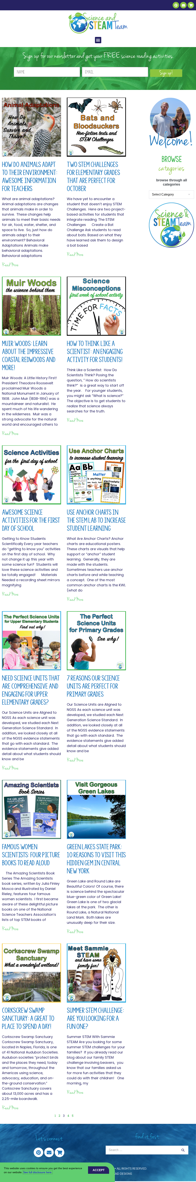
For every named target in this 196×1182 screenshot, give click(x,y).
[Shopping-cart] (191, 5)
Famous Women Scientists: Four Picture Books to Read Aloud (31, 855)
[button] (98, 40)
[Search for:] (147, 1150)
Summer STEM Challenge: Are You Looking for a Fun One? (95, 1018)
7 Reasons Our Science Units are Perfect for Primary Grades (93, 686)
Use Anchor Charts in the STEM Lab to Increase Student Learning (96, 520)
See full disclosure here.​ (37, 1172)
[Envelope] (183, 5)
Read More (10, 265)
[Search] (183, 1150)
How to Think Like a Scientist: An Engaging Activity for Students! (95, 351)
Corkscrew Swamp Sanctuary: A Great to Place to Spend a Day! (28, 1018)
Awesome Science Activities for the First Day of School (31, 520)
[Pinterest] (176, 5)
